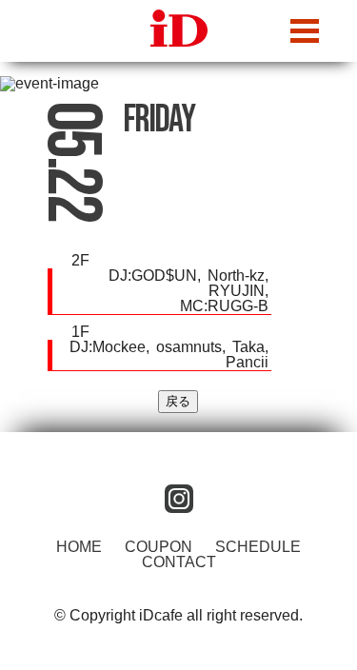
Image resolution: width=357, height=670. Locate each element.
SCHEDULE (258, 547)
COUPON (158, 547)
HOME (79, 547)
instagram (179, 498)
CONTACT (179, 562)
